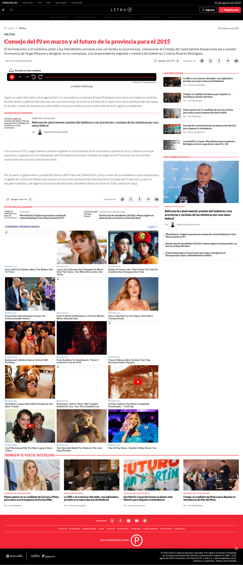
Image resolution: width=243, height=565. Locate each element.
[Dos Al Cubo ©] (14, 556)
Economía (74, 529)
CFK (40, 2)
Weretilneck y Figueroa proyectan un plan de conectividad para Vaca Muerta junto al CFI (201, 235)
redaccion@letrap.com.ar (225, 558)
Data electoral (119, 17)
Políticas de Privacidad (226, 560)
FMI (48, 2)
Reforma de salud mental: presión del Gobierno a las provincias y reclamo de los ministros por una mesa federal (198, 214)
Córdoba (136, 529)
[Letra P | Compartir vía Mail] (236, 60)
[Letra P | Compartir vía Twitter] (210, 60)
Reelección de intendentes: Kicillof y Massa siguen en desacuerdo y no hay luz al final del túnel (201, 244)
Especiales (86, 17)
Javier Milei (27, 2)
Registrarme (231, 9)
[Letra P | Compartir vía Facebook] (219, 60)
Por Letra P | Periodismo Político (19, 61)
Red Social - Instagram (128, 520)
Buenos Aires (89, 529)
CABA (101, 529)
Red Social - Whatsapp (144, 520)
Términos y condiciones (204, 560)
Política (22, 28)
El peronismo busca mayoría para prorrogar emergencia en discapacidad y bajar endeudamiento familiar (196, 254)
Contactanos (101, 520)
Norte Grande (150, 529)
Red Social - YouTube (136, 520)
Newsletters (180, 17)
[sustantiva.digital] (48, 556)
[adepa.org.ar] (35, 556)
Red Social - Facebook (120, 520)
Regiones (60, 17)
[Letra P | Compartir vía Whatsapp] (202, 60)
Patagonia (166, 529)
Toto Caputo (60, 2)
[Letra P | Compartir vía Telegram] (227, 60)
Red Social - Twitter (112, 520)
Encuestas (151, 17)
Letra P (11, 28)
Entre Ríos (122, 529)
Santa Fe (110, 529)
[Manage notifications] (236, 548)
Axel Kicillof (76, 2)
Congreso (179, 529)
